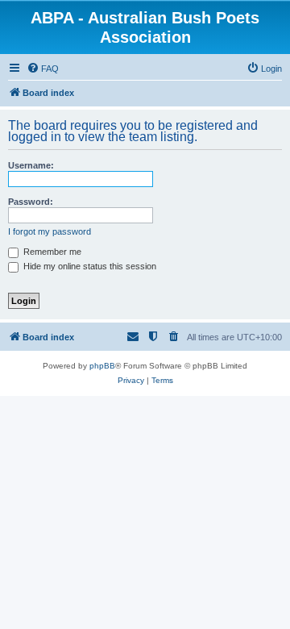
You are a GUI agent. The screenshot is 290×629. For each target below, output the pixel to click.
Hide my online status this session (88, 266)
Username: (31, 165)
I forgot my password (49, 231)
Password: (30, 201)
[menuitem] (43, 68)
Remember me (51, 251)
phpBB (102, 365)
